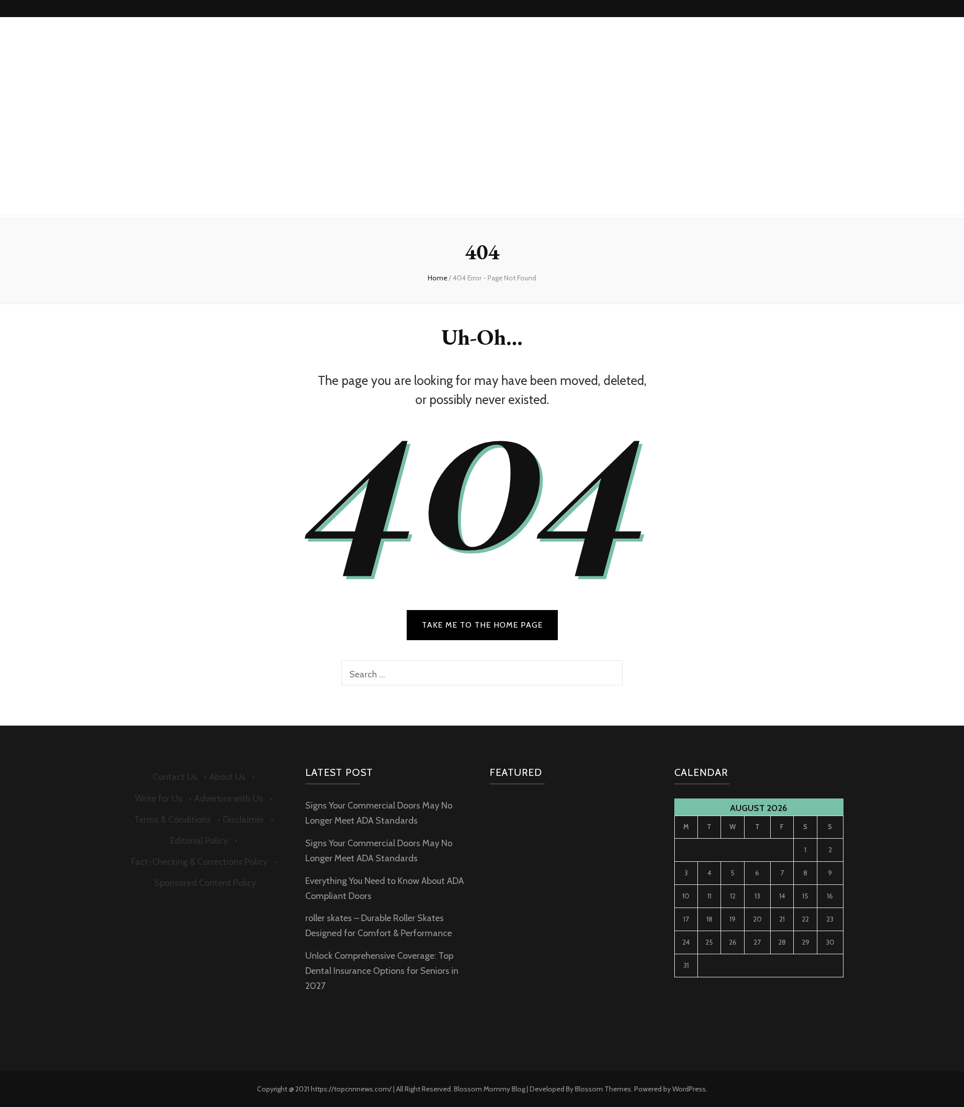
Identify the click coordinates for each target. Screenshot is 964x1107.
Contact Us (175, 776)
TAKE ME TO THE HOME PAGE (482, 625)
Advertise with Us (228, 798)
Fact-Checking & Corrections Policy (199, 861)
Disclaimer (243, 819)
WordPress (689, 1088)
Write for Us (158, 798)
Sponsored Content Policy (205, 882)
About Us (227, 776)
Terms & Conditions (172, 819)
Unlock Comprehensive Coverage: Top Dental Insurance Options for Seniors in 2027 (381, 970)
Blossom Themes (603, 1088)
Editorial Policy (199, 840)
